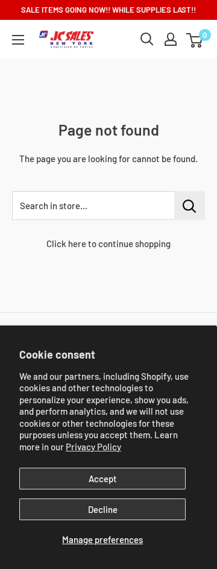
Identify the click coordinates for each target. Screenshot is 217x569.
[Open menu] (18, 40)
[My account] (171, 39)
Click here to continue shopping (108, 243)
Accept (103, 478)
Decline (103, 509)
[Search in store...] (189, 205)
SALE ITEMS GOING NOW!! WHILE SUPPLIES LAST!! (108, 9)
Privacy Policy (93, 446)
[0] (195, 39)
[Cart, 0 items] (194, 40)
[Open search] (147, 39)
